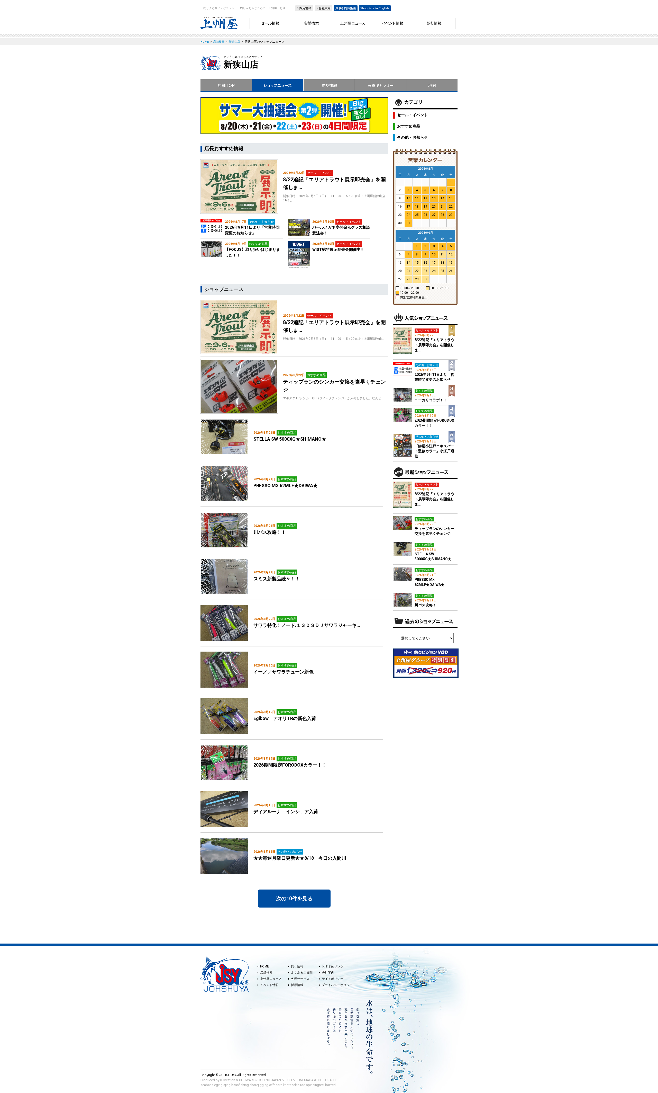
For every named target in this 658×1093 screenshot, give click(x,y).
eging (218, 1085)
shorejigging (259, 1085)
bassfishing (240, 1085)
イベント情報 (269, 985)
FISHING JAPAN (269, 1080)
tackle (294, 1085)
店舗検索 (266, 972)
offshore (275, 1085)
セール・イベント (412, 115)
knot (286, 1085)
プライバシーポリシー (337, 985)
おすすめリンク (332, 966)
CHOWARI (246, 1080)
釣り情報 (297, 966)
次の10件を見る (294, 898)
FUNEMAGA (304, 1080)
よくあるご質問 (302, 972)
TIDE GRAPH (326, 1080)
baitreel (330, 1085)
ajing (227, 1085)
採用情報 (297, 985)
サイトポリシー (332, 979)
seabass (206, 1085)
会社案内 (328, 972)
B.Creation (227, 1080)
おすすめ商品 (408, 126)
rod (302, 1085)
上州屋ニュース (271, 979)
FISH (288, 1080)
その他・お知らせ (412, 137)
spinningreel (315, 1085)
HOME (264, 966)
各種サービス (300, 979)
